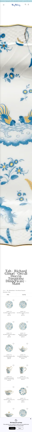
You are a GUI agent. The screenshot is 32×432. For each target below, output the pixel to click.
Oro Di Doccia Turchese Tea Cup (9, 400)
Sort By (24, 294)
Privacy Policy (20, 425)
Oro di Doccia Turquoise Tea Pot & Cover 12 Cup (23, 357)
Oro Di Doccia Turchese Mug (23, 377)
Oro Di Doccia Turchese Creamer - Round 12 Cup (9, 378)
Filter (8, 294)
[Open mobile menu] (3, 4)
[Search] (25, 4)
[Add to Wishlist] (13, 300)
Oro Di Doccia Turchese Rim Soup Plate (9, 357)
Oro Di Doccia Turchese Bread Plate (9, 313)
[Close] (30, 418)
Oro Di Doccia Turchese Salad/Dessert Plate (23, 335)
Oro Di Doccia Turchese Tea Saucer (22, 400)
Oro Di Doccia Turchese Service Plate (23, 313)
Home (4, 290)
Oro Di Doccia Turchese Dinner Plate (9, 335)
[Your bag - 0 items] (28, 5)
